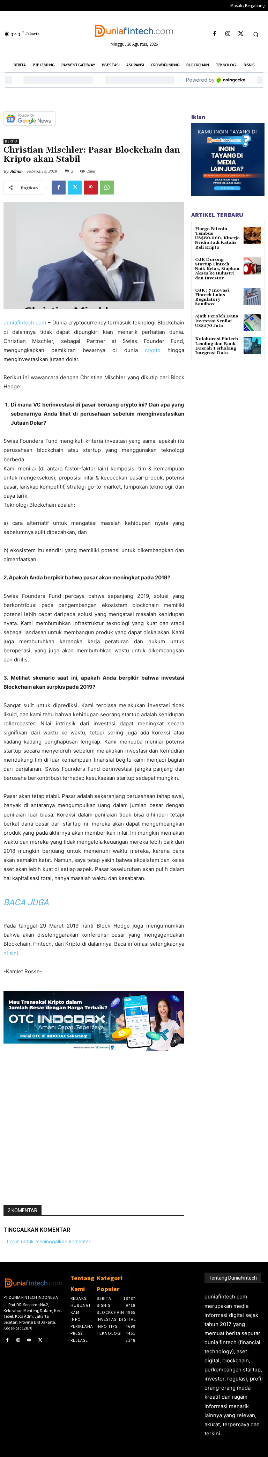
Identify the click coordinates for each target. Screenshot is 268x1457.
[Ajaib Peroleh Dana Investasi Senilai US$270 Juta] (252, 322)
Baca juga (26, 902)
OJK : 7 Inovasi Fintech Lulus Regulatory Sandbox (212, 297)
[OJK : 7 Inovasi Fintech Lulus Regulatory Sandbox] (252, 296)
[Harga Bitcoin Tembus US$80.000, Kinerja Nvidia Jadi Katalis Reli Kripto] (252, 235)
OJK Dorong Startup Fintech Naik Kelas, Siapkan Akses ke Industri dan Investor (217, 269)
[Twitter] (240, 34)
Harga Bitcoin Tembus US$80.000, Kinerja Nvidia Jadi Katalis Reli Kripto (217, 238)
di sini (10, 953)
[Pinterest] (91, 188)
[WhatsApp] (107, 188)
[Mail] (29, 1340)
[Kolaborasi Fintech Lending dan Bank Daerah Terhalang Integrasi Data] (252, 345)
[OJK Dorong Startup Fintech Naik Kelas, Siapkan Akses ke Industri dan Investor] (252, 265)
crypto (156, 350)
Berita (11, 141)
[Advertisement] (93, 1125)
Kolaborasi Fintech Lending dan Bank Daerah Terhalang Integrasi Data (216, 346)
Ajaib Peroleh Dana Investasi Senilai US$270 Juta (216, 321)
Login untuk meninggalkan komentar (48, 1241)
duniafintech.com (24, 322)
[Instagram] (227, 34)
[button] (256, 34)
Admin (16, 171)
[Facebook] (214, 34)
